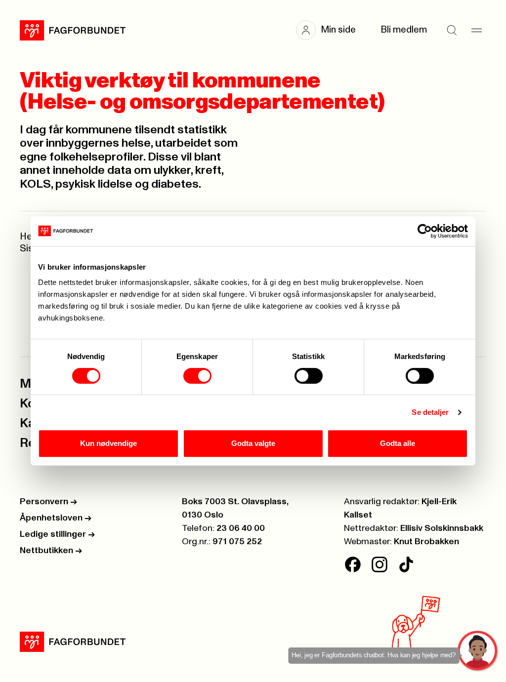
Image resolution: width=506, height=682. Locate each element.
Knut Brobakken (426, 541)
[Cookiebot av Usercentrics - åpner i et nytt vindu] (424, 231)
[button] (331, 30)
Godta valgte (253, 443)
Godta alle (397, 443)
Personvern (48, 501)
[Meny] (476, 30)
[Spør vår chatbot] (478, 651)
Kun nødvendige (108, 443)
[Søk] (452, 30)
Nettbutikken (51, 550)
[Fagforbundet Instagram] (379, 564)
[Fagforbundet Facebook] (353, 564)
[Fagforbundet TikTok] (406, 564)
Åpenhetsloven (55, 518)
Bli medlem (403, 30)
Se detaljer (430, 412)
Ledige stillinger (57, 534)
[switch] (197, 376)
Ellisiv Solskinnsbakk (441, 528)
